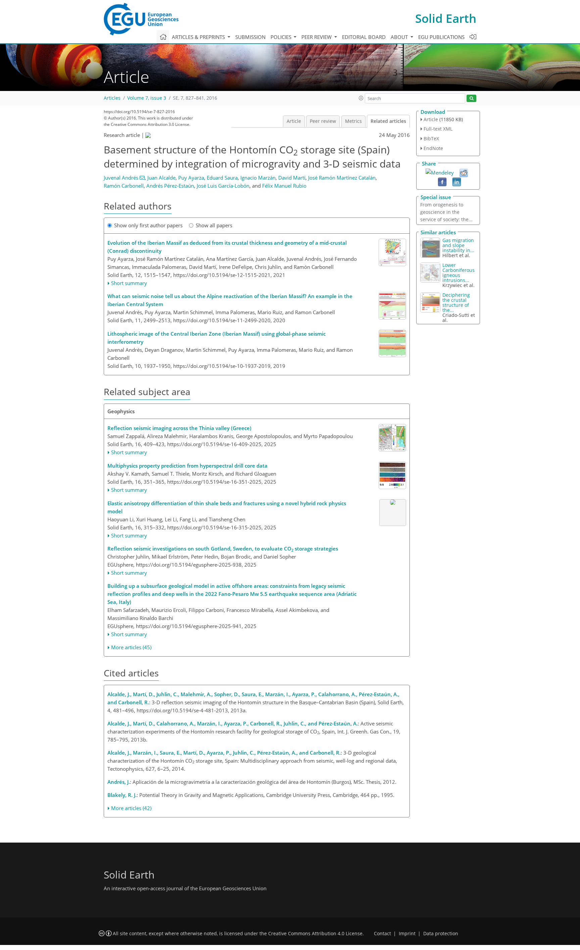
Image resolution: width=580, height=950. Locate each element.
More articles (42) (131, 808)
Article (294, 121)
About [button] (400, 37)
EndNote (433, 148)
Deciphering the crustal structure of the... (456, 302)
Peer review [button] (317, 37)
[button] (361, 98)
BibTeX (431, 138)
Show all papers (214, 225)
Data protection (440, 934)
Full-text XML (438, 129)
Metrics (353, 121)
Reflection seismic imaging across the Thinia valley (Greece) (179, 428)
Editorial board (364, 37)
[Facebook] (442, 181)
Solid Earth (445, 18)
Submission (250, 37)
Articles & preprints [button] (199, 37)
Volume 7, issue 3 (146, 98)
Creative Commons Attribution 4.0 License (315, 934)
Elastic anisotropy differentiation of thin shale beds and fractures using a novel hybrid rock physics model (226, 507)
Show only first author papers (148, 225)
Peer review (323, 121)
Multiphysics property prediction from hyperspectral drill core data (187, 465)
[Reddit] (463, 172)
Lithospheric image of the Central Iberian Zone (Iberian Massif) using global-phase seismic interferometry (216, 337)
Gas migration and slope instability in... (458, 245)
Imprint (407, 934)
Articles (112, 98)
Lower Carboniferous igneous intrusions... (458, 272)
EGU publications (441, 37)
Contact (382, 934)
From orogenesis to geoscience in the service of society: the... (446, 212)
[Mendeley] (440, 172)
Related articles (388, 121)
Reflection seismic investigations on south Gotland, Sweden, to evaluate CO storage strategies (222, 549)
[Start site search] (471, 98)
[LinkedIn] (456, 181)
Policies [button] (282, 37)
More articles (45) (131, 647)
